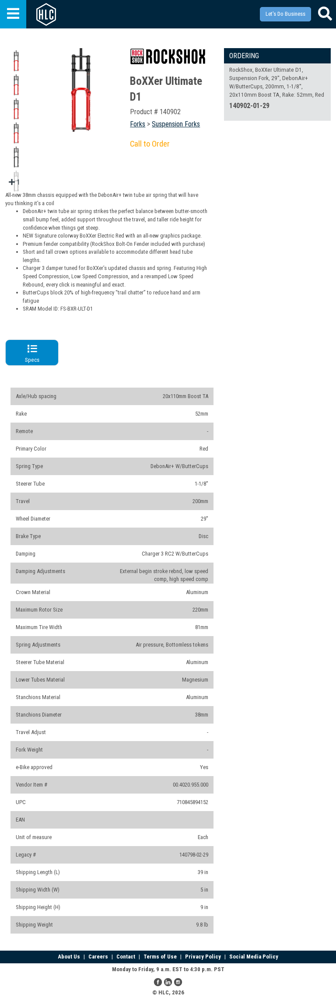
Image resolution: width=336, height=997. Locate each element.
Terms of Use (160, 956)
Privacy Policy (203, 956)
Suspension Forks (176, 124)
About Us (69, 956)
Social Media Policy (253, 956)
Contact (125, 956)
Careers (98, 956)
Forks (137, 124)
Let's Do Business (285, 13)
